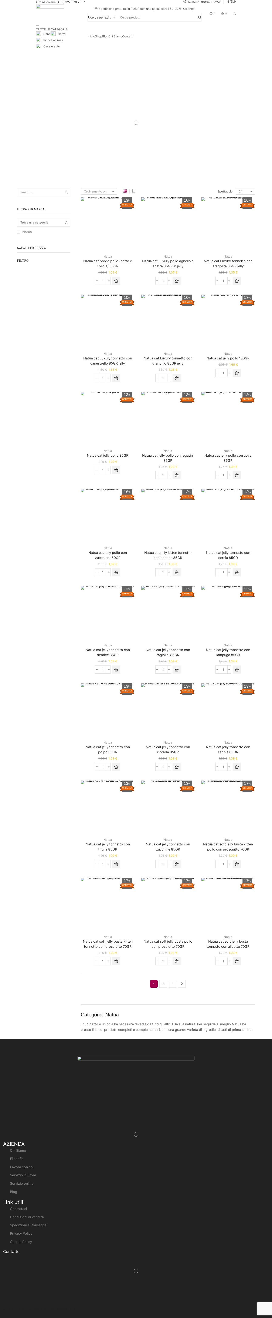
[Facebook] (228, 2)
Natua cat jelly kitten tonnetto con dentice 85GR (168, 555)
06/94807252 (211, 2)
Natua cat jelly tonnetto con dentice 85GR (108, 652)
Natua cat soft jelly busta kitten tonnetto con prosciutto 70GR (108, 944)
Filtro (23, 260)
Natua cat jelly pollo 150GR (228, 358)
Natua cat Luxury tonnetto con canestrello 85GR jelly (107, 360)
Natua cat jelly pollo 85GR (107, 455)
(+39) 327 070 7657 (71, 2)
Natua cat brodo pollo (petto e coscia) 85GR (107, 263)
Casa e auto (51, 46)
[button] (116, 281)
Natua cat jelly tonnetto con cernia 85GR (228, 555)
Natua (27, 232)
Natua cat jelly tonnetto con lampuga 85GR (228, 652)
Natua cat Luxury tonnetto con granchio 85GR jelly (168, 360)
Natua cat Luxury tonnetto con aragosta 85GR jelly (228, 263)
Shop (98, 36)
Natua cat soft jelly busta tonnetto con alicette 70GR (228, 944)
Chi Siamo (115, 36)
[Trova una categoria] (66, 222)
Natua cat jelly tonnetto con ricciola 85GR (168, 749)
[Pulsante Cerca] (199, 17)
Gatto (61, 34)
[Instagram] (231, 2)
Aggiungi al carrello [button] (108, 225)
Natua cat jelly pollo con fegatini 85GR (168, 458)
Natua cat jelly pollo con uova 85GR (228, 458)
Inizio (91, 36)
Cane (47, 34)
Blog (105, 36)
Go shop (189, 8)
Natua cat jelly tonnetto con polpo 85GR (108, 749)
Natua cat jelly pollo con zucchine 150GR (107, 555)
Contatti (127, 36)
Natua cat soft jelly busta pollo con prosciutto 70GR (168, 944)
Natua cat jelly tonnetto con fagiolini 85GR (168, 652)
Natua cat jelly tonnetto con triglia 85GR (108, 846)
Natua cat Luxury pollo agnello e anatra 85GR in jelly (168, 263)
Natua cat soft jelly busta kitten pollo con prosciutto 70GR (228, 846)
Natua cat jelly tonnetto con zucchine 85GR (168, 846)
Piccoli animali (53, 40)
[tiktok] (234, 2)
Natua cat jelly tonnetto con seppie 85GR (228, 749)
